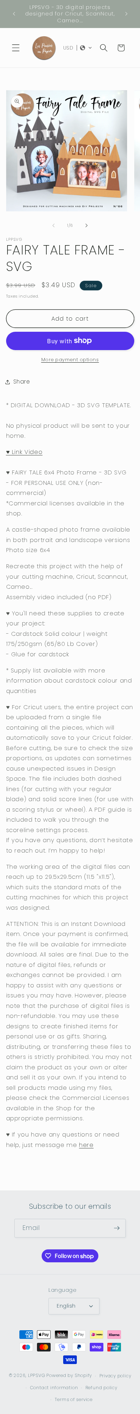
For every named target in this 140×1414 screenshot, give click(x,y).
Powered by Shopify (69, 1376)
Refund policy (101, 1388)
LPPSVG (36, 1376)
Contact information (54, 1388)
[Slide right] (86, 225)
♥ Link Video (24, 452)
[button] (15, 47)
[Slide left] (53, 225)
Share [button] (21, 381)
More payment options (70, 359)
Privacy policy (115, 1376)
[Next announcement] (126, 14)
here (86, 1145)
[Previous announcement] (14, 14)
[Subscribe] (116, 1228)
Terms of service (74, 1399)
